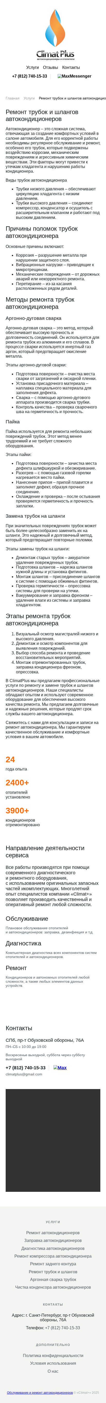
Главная (13, 98)
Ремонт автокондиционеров (53, 1233)
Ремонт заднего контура (53, 1264)
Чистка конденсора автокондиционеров (53, 1287)
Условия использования (53, 1363)
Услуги (32, 67)
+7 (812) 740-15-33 (29, 76)
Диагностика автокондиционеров (53, 1248)
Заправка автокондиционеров (53, 1240)
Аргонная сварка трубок (53, 1279)
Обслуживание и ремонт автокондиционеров (40, 1393)
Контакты (71, 67)
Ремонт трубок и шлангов (53, 1272)
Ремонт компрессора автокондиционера (53, 1256)
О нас (53, 1371)
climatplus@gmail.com (24, 1074)
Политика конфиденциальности (53, 1355)
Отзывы (50, 67)
